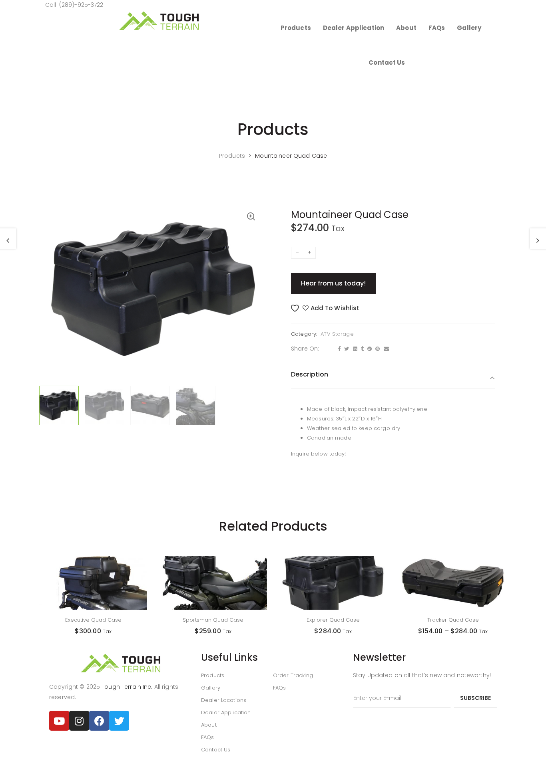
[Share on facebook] (338, 349)
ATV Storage (337, 334)
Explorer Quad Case (333, 620)
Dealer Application (226, 712)
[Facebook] (99, 721)
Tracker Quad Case (453, 620)
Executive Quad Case (93, 620)
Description (309, 374)
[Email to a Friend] (385, 349)
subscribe (475, 698)
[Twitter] (119, 721)
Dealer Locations (223, 700)
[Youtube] (59, 721)
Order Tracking (293, 675)
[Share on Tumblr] (361, 349)
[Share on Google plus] (368, 349)
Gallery (210, 688)
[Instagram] (79, 721)
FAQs (207, 737)
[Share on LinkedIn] (354, 349)
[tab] (393, 379)
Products (212, 675)
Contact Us (215, 749)
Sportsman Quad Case (213, 620)
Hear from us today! (333, 283)
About (209, 725)
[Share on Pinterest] (376, 349)
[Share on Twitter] (345, 349)
